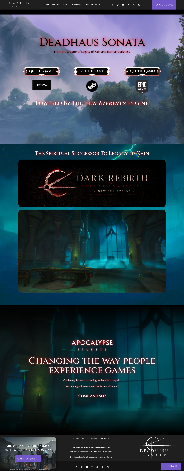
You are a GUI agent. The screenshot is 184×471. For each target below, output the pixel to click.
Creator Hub (26, 458)
